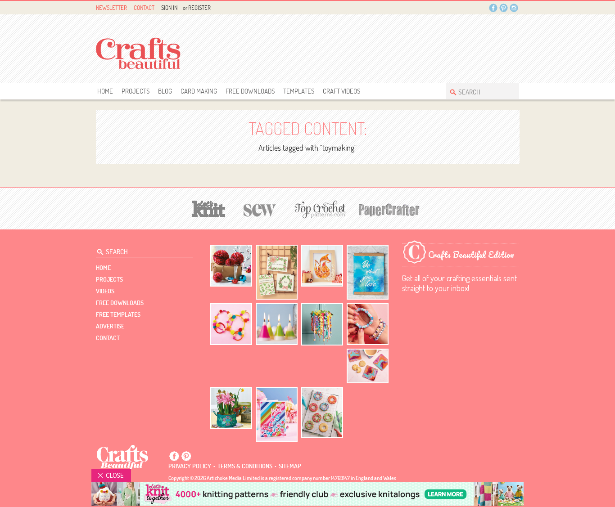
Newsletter (111, 7)
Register (199, 7)
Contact (144, 7)
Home (105, 91)
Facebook (493, 8)
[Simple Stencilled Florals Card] (277, 414)
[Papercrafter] (389, 209)
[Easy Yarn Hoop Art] (231, 324)
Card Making (199, 91)
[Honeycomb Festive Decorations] (231, 266)
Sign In (169, 7)
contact (108, 338)
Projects (135, 91)
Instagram (514, 8)
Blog (165, 91)
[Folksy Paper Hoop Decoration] (322, 324)
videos (105, 291)
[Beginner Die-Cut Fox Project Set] (322, 266)
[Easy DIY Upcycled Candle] (277, 324)
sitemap (290, 466)
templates (298, 91)
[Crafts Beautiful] (122, 456)
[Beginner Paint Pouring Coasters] (368, 366)
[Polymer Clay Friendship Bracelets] (368, 324)
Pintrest (503, 8)
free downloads (250, 91)
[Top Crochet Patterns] (319, 209)
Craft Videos (341, 91)
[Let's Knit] (209, 207)
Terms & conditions (244, 466)
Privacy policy (189, 466)
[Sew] (260, 209)
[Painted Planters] (231, 408)
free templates (118, 314)
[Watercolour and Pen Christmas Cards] (277, 272)
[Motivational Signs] (368, 272)
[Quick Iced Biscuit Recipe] (322, 412)
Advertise (110, 326)
